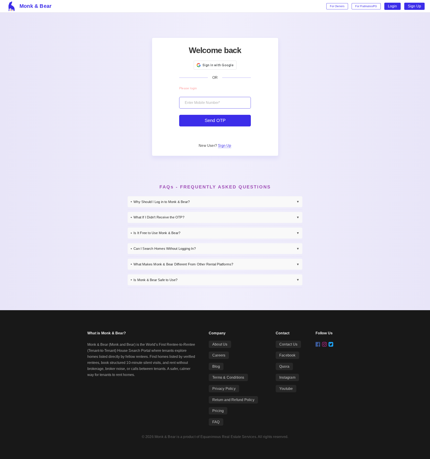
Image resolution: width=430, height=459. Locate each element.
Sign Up (414, 6)
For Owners (337, 6)
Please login (188, 88)
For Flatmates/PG (366, 6)
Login (392, 6)
